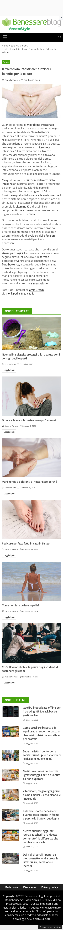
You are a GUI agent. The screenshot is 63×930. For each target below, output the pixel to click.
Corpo (6, 62)
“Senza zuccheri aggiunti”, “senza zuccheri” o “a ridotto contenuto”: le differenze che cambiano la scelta (40, 836)
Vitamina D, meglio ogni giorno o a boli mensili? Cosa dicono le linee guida (42, 794)
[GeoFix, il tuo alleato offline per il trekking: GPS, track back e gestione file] (10, 711)
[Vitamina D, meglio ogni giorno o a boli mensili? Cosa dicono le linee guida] (10, 795)
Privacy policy (49, 887)
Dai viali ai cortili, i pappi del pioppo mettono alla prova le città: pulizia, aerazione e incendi (40, 860)
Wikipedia (14, 293)
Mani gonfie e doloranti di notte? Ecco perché (29, 481)
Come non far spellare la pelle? (20, 605)
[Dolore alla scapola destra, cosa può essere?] (31, 396)
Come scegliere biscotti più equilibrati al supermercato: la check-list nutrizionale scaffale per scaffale (41, 733)
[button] (59, 37)
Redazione (11, 887)
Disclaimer (29, 887)
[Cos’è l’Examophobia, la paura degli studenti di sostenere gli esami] (31, 643)
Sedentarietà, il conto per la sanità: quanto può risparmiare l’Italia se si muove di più (42, 755)
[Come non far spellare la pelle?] (31, 581)
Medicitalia (27, 293)
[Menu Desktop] (5, 37)
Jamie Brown (36, 290)
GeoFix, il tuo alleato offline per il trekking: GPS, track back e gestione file (42, 711)
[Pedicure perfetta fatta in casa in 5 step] (31, 519)
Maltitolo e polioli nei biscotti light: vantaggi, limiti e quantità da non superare (41, 775)
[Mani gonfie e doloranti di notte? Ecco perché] (31, 457)
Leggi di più (9, 370)
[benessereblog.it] (31, 24)
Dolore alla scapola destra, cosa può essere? (29, 420)
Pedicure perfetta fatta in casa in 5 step (26, 543)
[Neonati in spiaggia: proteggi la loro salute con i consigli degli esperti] (31, 333)
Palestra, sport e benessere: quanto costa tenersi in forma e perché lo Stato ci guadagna (41, 814)
